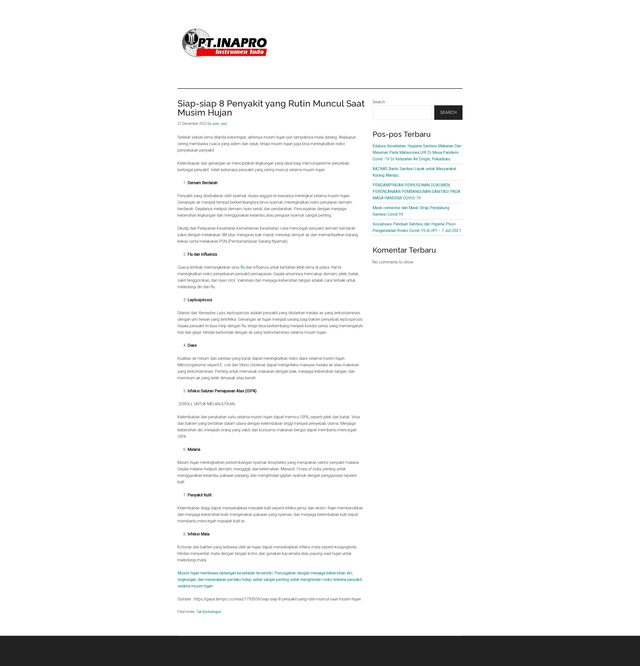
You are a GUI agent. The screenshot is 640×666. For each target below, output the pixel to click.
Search (378, 102)
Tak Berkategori (208, 612)
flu (243, 267)
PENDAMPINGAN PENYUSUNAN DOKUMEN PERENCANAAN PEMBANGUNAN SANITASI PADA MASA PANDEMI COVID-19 (416, 191)
